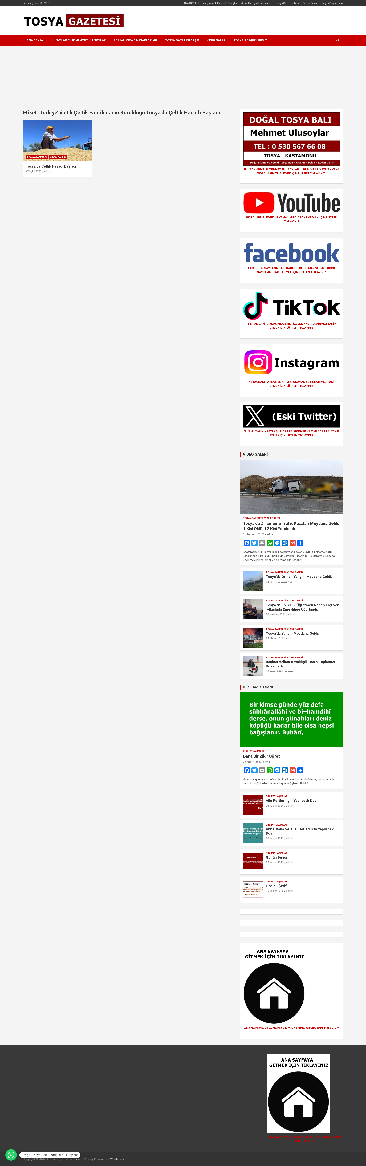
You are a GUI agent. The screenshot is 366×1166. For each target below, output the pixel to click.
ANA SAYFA (190, 3)
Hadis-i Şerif (276, 886)
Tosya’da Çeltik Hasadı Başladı (51, 166)
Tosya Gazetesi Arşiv (287, 3)
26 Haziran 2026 (276, 614)
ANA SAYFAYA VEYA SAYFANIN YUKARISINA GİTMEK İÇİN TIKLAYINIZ (291, 1028)
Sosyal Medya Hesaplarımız (256, 3)
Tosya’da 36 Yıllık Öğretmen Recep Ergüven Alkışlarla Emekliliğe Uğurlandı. (302, 607)
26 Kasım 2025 (252, 761)
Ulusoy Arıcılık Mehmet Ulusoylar (219, 3)
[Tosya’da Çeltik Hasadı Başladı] (57, 140)
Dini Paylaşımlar (254, 751)
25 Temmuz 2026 (253, 534)
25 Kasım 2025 (275, 862)
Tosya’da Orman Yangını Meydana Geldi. (299, 576)
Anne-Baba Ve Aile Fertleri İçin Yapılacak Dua (300, 831)
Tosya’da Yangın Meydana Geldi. (292, 633)
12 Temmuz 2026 (276, 581)
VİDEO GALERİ (255, 454)
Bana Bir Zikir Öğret (261, 756)
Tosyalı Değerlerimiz (332, 3)
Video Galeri (310, 3)
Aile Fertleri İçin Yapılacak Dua (291, 800)
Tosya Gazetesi (37, 157)
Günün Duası (276, 857)
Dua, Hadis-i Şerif (258, 687)
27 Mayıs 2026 (274, 638)
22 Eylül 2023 (34, 171)
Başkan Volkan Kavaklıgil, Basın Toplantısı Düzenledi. (300, 664)
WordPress (117, 1159)
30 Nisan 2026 (274, 671)
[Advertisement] (183, 75)
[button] (11, 1155)
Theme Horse (71, 1159)
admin (47, 171)
